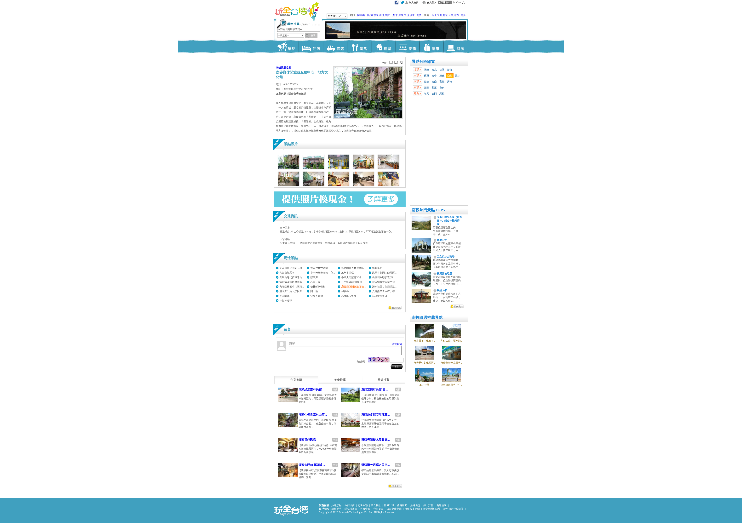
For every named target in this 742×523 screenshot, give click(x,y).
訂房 (455, 46)
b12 (391, 63)
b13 (396, 63)
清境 (381, 15)
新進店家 (442, 505)
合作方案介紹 (412, 508)
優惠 (431, 46)
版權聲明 (336, 508)
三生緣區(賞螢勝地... (352, 282)
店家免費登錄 (394, 508)
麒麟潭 (314, 277)
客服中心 (365, 508)
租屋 (383, 46)
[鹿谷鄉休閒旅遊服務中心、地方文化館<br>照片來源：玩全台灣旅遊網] (363, 167)
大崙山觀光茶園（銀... (291, 268)
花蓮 (445, 15)
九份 (406, 15)
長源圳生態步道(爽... (383, 277)
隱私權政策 (351, 508)
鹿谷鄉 (287, 67)
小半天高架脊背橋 (351, 277)
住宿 (311, 46)
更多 (418, 15)
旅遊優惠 (415, 505)
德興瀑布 (377, 268)
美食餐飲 (376, 505)
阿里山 (361, 15)
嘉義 (426, 81)
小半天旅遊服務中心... (322, 272)
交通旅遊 (363, 505)
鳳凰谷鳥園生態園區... (384, 272)
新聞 (407, 46)
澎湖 (456, 15)
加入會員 (413, 2)
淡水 (412, 15)
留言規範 (397, 344)
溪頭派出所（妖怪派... (291, 291)
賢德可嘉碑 (316, 295)
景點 (286, 46)
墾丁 (395, 15)
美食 (359, 46)
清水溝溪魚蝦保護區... (291, 282)
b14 (401, 63)
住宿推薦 (350, 505)
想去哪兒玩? (334, 16)
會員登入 (431, 2)
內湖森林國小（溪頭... (291, 286)
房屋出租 (389, 505)
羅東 (400, 15)
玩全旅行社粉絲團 (453, 508)
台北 (434, 15)
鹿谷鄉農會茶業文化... (384, 282)
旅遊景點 (336, 505)
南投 (449, 75)
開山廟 (314, 291)
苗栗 (426, 75)
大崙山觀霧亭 (286, 272)
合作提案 (378, 508)
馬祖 (441, 93)
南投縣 (279, 67)
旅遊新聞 (402, 505)
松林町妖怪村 (317, 286)
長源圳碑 (284, 295)
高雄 (441, 81)
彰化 (441, 75)
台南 (434, 81)
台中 (434, 75)
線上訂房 (428, 505)
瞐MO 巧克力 (348, 295)
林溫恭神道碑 (379, 295)
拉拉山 (388, 15)
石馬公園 (315, 282)
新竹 (449, 69)
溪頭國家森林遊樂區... (353, 268)
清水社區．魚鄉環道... (384, 286)
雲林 (457, 75)
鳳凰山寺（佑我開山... (291, 277)
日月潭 (369, 15)
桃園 (441, 69)
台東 (450, 15)
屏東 (449, 81)
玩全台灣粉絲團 (431, 508)
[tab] (296, 380)
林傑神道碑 (285, 300)
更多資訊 (396, 307)
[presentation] (296, 380)
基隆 (426, 69)
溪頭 (376, 15)
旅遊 (335, 46)
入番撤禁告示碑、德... (384, 291)
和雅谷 (345, 291)
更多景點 (458, 306)
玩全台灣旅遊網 (296, 11)
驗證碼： (362, 361)
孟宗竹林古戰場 (319, 268)
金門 (434, 93)
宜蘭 (439, 15)
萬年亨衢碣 (347, 272)
